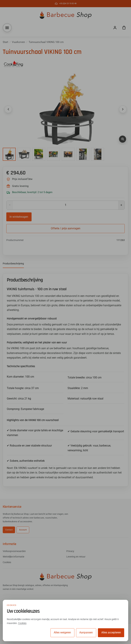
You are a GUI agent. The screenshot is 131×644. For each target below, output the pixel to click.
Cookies (22, 623)
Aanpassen (86, 632)
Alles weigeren (62, 632)
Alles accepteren (111, 632)
